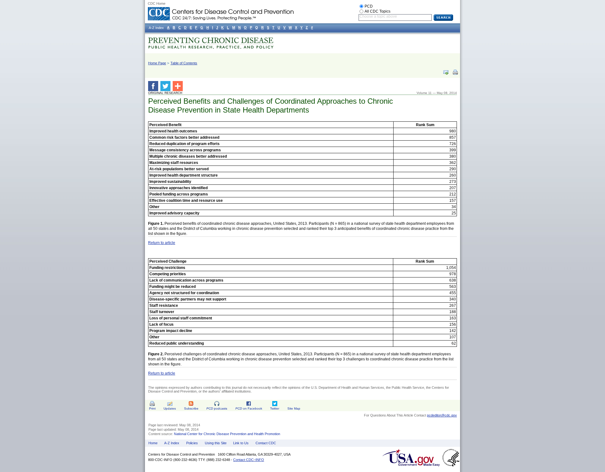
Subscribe (191, 408)
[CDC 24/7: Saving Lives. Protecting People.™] (220, 9)
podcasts (216, 408)
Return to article (161, 243)
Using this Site (216, 443)
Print (152, 408)
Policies (192, 443)
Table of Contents (183, 63)
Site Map (293, 408)
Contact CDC (266, 443)
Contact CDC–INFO (248, 460)
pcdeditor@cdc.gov (442, 415)
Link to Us (241, 443)
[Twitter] (166, 86)
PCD (369, 6)
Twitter (274, 408)
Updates (170, 408)
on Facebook (248, 408)
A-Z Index (171, 443)
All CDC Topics (377, 11)
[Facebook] (154, 86)
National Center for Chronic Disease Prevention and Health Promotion (227, 434)
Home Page (157, 63)
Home (153, 443)
